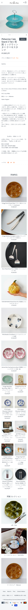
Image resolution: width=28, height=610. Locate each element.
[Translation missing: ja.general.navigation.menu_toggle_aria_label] (2, 2)
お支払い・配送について (7, 595)
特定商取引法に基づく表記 (20, 595)
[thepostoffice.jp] (14, 2)
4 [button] (18, 34)
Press (14, 591)
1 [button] (9, 34)
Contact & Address (21, 591)
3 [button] (15, 34)
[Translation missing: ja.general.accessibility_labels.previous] (1, 35)
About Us (9, 591)
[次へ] (26, 35)
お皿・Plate (15, 58)
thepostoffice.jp (9, 599)
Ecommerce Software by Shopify (18, 599)
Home (4, 591)
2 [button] (12, 34)
